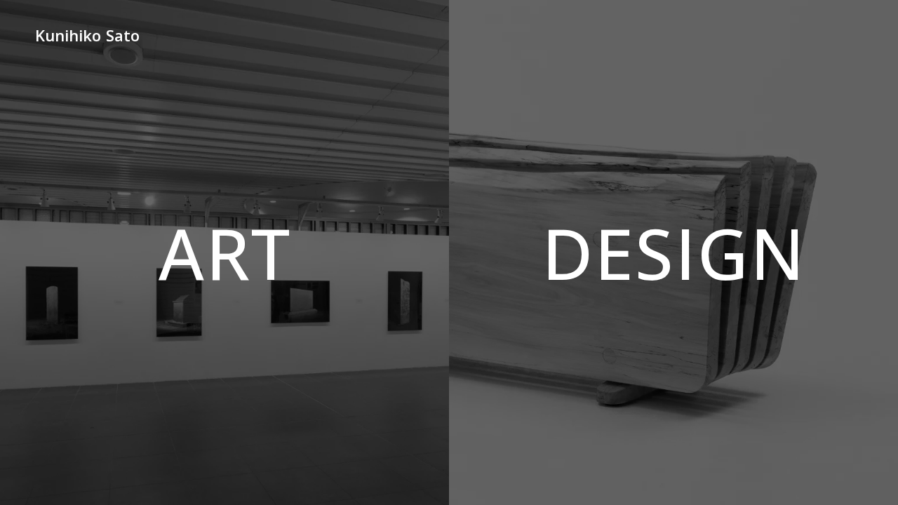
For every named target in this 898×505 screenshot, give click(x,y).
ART (225, 252)
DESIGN (674, 252)
